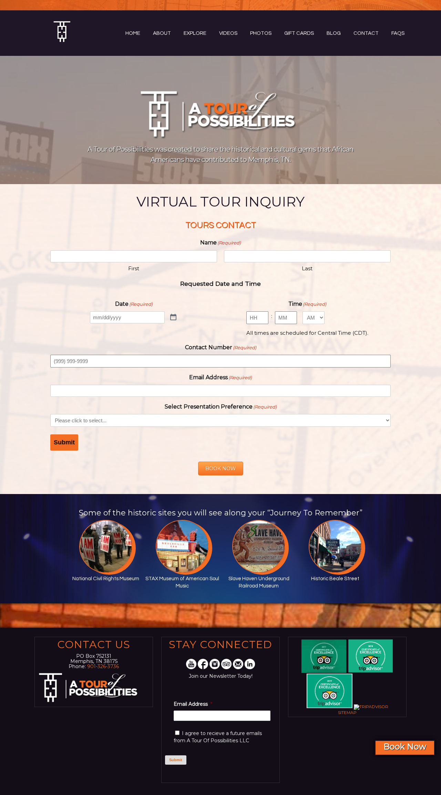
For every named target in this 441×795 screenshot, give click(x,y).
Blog (334, 33)
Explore (195, 33)
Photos (260, 33)
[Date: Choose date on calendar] (173, 317)
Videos (228, 33)
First (133, 268)
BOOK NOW (220, 468)
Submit (64, 442)
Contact (366, 33)
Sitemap (347, 712)
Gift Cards (299, 33)
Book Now (404, 747)
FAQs (397, 33)
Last (307, 268)
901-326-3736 (103, 666)
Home (132, 33)
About (162, 33)
